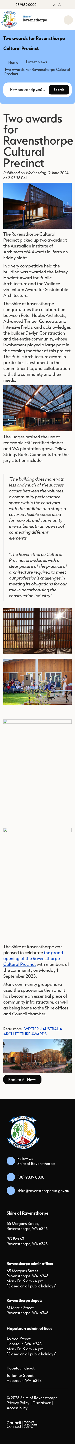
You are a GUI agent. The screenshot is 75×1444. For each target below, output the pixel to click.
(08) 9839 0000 (31, 1177)
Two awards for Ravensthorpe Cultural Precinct (37, 71)
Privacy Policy (18, 1402)
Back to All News (22, 1079)
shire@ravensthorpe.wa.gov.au (43, 1190)
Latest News (36, 62)
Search (59, 90)
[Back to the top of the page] (61, 1433)
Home (13, 62)
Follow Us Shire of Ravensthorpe (36, 1161)
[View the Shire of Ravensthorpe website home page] (24, 19)
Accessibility (17, 1407)
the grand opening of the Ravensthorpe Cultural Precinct (33, 958)
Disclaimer (42, 1402)
